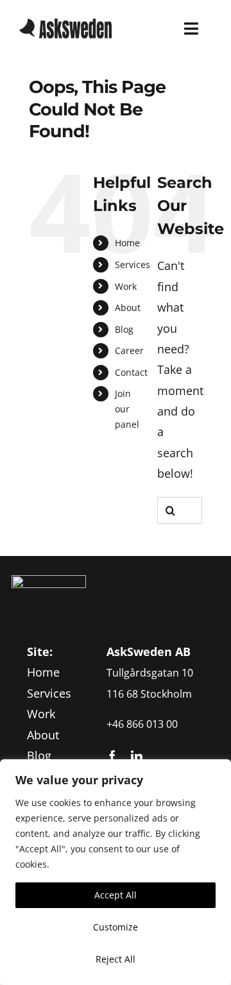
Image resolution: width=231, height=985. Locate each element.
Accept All (115, 895)
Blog (124, 329)
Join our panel (127, 408)
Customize (115, 927)
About (128, 307)
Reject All (115, 959)
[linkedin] (136, 756)
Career (129, 350)
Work (126, 286)
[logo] (65, 24)
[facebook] (112, 756)
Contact (131, 372)
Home (127, 243)
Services (132, 264)
